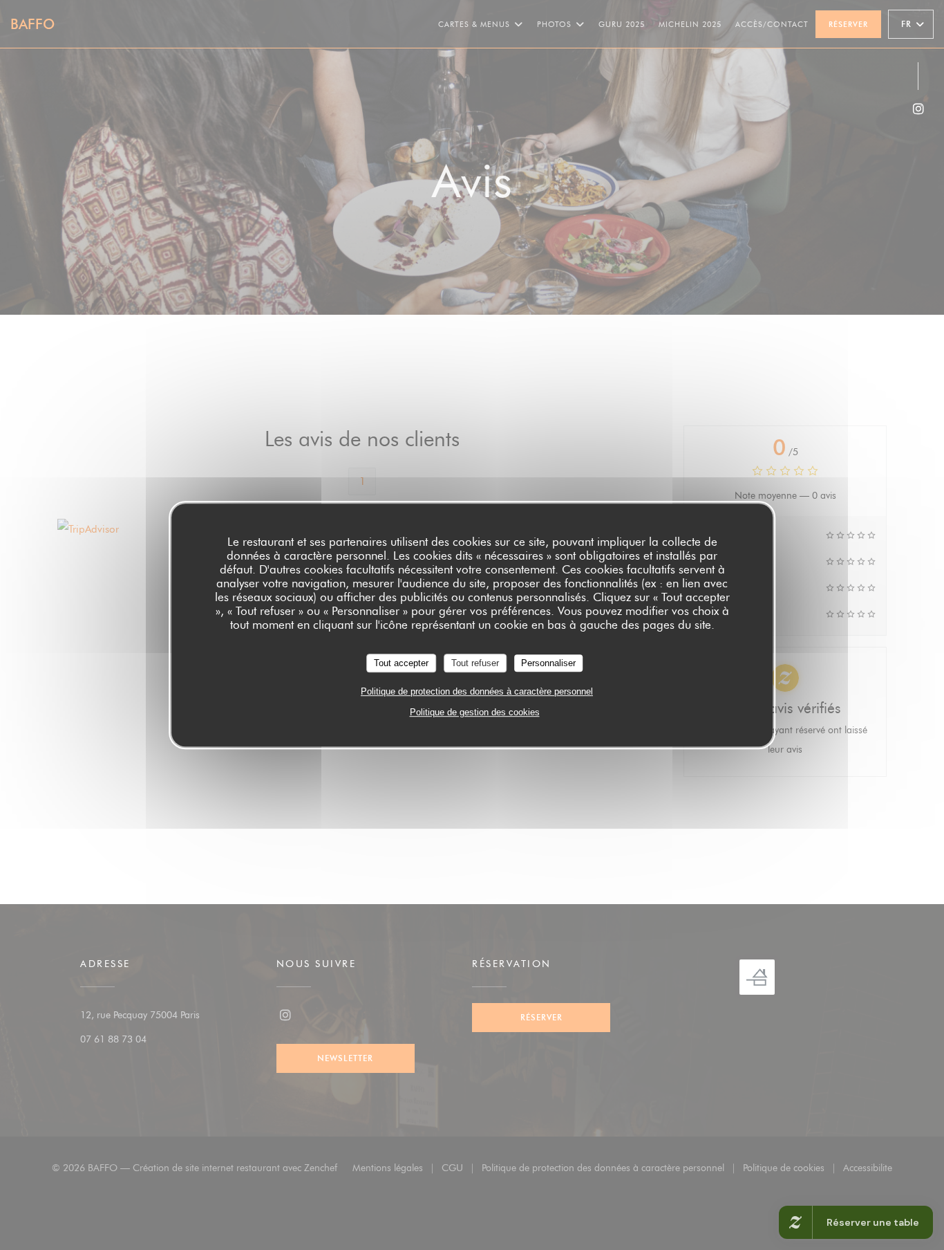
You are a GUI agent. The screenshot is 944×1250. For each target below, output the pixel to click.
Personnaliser (548, 663)
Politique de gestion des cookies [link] (475, 712)
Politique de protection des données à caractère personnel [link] (477, 691)
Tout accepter (401, 663)
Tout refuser (475, 663)
